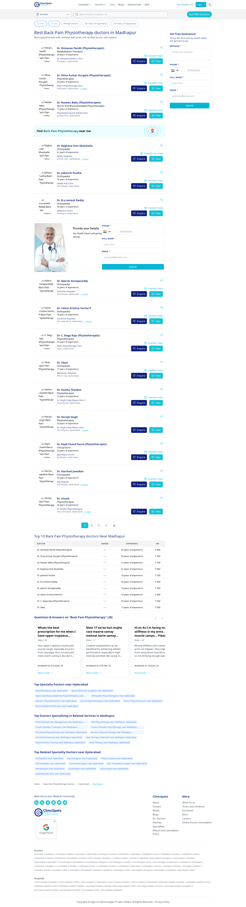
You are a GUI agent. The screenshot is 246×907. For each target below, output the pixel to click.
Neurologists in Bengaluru (142, 870)
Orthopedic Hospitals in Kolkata (71, 886)
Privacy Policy (162, 901)
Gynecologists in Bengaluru (161, 858)
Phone (106, 225)
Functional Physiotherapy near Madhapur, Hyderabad (61, 732)
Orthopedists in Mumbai (170, 854)
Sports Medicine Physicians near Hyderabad (57, 706)
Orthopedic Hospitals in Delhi (45, 886)
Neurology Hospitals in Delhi (124, 886)
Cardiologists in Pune (87, 866)
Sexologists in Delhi (60, 870)
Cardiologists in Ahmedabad (190, 862)
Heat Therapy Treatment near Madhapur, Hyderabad (111, 737)
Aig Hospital (62, 481)
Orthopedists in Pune (150, 854)
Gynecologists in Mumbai (184, 858)
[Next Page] (106, 525)
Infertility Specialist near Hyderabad (53, 773)
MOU (185, 814)
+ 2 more (85, 430)
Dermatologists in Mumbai (120, 862)
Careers (186, 818)
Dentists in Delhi (85, 858)
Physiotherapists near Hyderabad (51, 690)
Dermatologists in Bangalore (96, 862)
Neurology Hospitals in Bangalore (178, 886)
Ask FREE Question (199, 14)
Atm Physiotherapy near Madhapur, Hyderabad (113, 722)
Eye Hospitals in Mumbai (70, 890)
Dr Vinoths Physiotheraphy (69, 509)
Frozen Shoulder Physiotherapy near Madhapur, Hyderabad (114, 727)
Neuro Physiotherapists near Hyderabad (143, 701)
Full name (109, 238)
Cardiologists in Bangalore (44, 866)
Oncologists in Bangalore (44, 854)
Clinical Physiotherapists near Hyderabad (100, 701)
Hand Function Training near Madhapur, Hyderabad (60, 742)
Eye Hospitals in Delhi (90, 890)
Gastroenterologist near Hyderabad (86, 763)
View (158, 61)
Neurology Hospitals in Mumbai (98, 886)
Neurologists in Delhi (186, 870)
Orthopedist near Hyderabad (49, 758)
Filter (42, 23)
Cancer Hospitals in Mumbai (45, 882)
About (156, 802)
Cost (112, 4)
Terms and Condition (193, 806)
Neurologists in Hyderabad (165, 870)
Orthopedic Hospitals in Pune (197, 882)
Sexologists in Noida (42, 870)
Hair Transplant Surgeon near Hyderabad (127, 763)
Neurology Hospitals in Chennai (150, 886)
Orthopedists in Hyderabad (129, 854)
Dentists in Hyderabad (139, 858)
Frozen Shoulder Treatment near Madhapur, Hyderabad (57, 727)
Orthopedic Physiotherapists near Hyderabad (113, 695)
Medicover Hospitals (66, 373)
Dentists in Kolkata (120, 858)
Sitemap (157, 822)
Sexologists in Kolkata (191, 866)
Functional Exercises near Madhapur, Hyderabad (59, 737)
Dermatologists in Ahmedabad (71, 862)
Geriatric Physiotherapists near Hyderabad (56, 701)
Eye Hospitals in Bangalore (112, 890)
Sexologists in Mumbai (172, 866)
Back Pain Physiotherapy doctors (60, 784)
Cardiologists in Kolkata (106, 866)
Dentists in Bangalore (102, 858)
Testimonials (134, 4)
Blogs (121, 4)
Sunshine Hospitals (66, 291)
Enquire (141, 61)
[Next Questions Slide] (162, 618)
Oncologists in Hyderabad (86, 854)
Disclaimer (188, 810)
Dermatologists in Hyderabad (165, 862)
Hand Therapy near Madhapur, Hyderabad (109, 742)
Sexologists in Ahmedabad (80, 870)
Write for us (188, 802)
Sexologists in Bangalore (102, 870)
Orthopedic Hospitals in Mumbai (171, 882)
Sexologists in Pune (122, 870)
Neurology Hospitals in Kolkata (46, 890)
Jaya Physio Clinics (65, 454)
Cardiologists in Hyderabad (129, 866)
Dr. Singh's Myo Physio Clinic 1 (71, 400)
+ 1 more (83, 88)
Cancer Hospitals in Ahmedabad (144, 882)
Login (199, 4)
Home (38, 784)
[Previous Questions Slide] (155, 618)
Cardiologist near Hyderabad (82, 768)
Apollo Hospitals (64, 156)
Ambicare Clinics (65, 210)
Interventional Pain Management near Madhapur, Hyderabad (59, 722)
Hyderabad (67, 61)
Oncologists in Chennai (107, 854)
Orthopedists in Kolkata (43, 858)
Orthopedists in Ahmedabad (66, 858)
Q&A (146, 4)
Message (175, 46)
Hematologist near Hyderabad (50, 768)
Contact (157, 806)
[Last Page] (114, 525)
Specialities (159, 826)
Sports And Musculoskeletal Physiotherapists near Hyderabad (59, 696)
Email (106, 251)
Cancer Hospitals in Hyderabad (93, 882)
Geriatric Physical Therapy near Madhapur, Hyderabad (111, 732)
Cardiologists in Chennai (151, 866)
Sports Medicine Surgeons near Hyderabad (92, 690)
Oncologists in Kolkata (64, 854)
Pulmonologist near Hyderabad (50, 763)
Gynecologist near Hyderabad (114, 768)
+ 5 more (87, 512)
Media (156, 810)
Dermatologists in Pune (142, 862)
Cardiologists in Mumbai (66, 866)
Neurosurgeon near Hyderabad (82, 758)
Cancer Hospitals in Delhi (69, 882)
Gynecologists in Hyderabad (45, 862)
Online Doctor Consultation (197, 822)
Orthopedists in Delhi (190, 854)
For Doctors (159, 818)
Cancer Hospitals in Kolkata (118, 882)
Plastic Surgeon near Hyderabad (116, 758)
